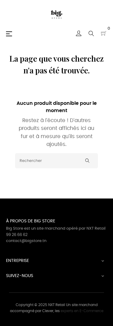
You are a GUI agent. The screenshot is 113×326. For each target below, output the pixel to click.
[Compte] (79, 33)
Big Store (14, 229)
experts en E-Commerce (82, 311)
